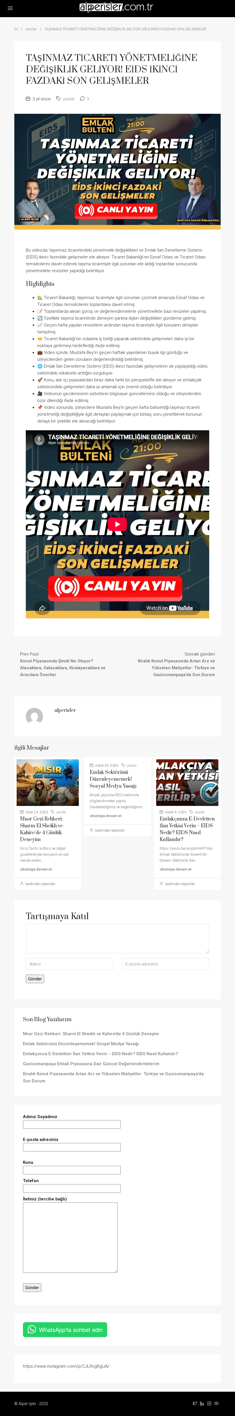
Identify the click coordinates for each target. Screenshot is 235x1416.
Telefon (31, 1180)
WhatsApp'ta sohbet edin (71, 1329)
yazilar (31, 29)
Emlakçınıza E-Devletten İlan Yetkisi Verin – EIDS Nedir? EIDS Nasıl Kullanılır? (100, 1053)
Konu (28, 1162)
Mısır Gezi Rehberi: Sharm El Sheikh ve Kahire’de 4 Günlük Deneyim (91, 1033)
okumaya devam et (36, 869)
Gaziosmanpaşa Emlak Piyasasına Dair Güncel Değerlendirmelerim (91, 1063)
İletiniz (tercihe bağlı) (45, 1199)
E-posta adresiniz (40, 1139)
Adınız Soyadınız (40, 1116)
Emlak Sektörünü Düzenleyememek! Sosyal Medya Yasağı (113, 779)
